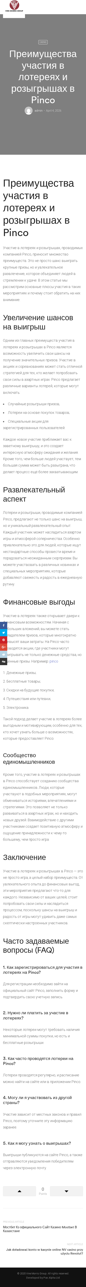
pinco (54, 661)
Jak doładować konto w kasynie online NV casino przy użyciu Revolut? (44, 1251)
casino (43, 42)
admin (39, 110)
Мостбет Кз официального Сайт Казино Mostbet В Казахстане (40, 1229)
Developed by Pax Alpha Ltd (43, 1277)
